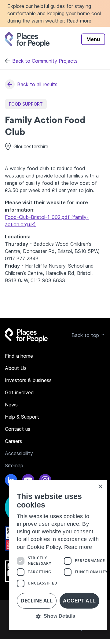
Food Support (26, 104)
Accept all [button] (79, 600)
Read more (79, 21)
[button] (58, 616)
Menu (93, 39)
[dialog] (58, 555)
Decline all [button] (37, 600)
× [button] (100, 486)
